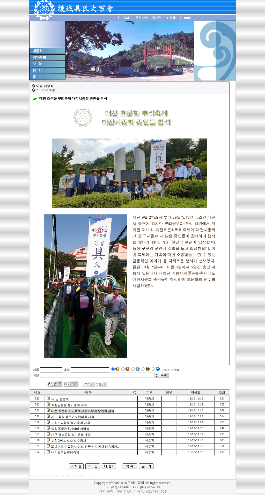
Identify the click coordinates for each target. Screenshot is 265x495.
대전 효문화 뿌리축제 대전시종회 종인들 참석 (82, 411)
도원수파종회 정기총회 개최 (70, 423)
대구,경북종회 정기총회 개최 (71, 435)
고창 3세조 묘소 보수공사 (68, 440)
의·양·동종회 (60, 399)
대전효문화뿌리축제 (65, 452)
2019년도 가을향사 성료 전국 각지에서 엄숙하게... (85, 446)
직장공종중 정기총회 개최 (69, 405)
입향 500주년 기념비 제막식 (70, 429)
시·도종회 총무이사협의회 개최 (72, 417)
